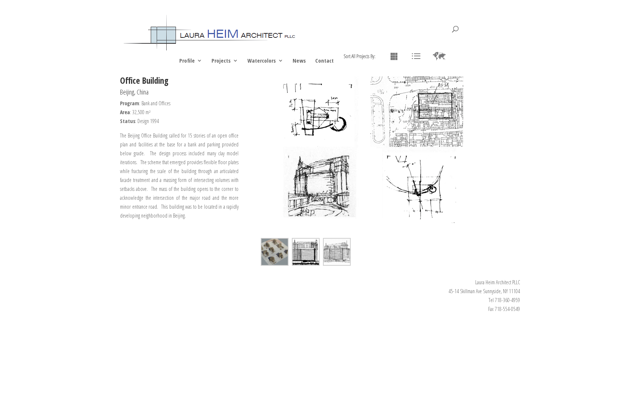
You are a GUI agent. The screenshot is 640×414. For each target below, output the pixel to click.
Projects (221, 61)
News (299, 61)
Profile (187, 61)
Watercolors (261, 61)
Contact (324, 61)
